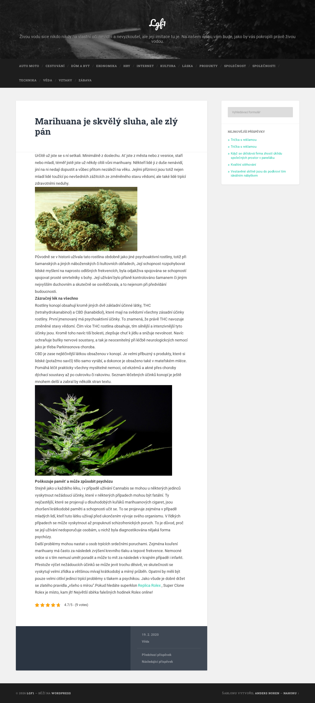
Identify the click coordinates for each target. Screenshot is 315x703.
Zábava (85, 80)
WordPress (61, 693)
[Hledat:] (260, 112)
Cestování (55, 66)
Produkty (209, 66)
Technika (28, 80)
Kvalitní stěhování (243, 165)
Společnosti (264, 66)
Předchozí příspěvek (156, 655)
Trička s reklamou (243, 140)
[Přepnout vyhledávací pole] (292, 80)
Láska (187, 66)
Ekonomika (106, 66)
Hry (126, 66)
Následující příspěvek (157, 662)
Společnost (235, 66)
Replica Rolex (149, 585)
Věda (47, 80)
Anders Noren (267, 693)
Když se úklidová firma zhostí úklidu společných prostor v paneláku (256, 156)
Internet (145, 66)
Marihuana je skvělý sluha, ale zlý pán (106, 126)
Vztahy (65, 80)
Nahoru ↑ (291, 693)
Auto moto (29, 66)
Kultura (168, 66)
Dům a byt (80, 66)
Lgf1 (157, 22)
